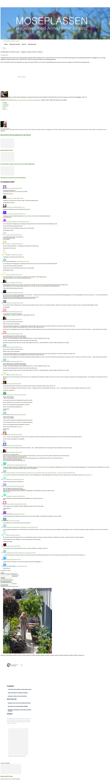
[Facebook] (8, 727)
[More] (23, 115)
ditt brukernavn (15, 575)
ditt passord (15, 576)
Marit (7, 535)
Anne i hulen (9, 213)
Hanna (8, 311)
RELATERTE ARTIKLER (9, 135)
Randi (7, 546)
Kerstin (8, 243)
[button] (10, 41)
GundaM (8, 198)
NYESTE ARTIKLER (24, 135)
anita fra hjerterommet (11, 221)
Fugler (4, 47)
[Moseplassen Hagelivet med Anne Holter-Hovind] (55, 23)
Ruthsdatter (9, 496)
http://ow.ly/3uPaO (86, 474)
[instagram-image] (9, 670)
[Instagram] (11, 727)
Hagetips (4, 48)
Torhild (8, 559)
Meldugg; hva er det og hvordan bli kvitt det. (19, 703)
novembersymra (10, 464)
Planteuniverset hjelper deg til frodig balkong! (13, 177)
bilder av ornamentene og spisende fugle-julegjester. (27, 100)
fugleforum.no (19, 426)
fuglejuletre (5, 104)
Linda (7, 445)
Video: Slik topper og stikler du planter (18, 692)
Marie (7, 434)
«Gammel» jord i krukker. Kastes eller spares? (19, 689)
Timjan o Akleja (9, 504)
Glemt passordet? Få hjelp (6, 579)
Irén (7, 383)
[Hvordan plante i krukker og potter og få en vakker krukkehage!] (7, 161)
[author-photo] (4, 126)
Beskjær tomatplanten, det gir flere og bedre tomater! (19, 710)
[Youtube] (14, 727)
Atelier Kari (9, 207)
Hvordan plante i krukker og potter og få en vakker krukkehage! (18, 164)
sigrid (7, 188)
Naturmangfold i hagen (7, 150)
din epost (14, 583)
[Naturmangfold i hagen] (7, 147)
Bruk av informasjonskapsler (7, 580)
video (4, 107)
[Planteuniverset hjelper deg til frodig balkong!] (7, 175)
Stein (7, 274)
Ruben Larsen (9, 394)
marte (7, 234)
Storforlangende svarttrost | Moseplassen (15, 552)
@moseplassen (14, 664)
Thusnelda (8, 486)
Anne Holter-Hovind (5, 128)
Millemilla (8, 479)
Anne (7, 282)
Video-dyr (5, 109)
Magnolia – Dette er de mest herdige (17, 696)
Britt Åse (8, 302)
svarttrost (5, 106)
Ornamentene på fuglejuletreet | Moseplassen (16, 527)
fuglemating (6, 105)
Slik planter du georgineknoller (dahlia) (18, 706)
